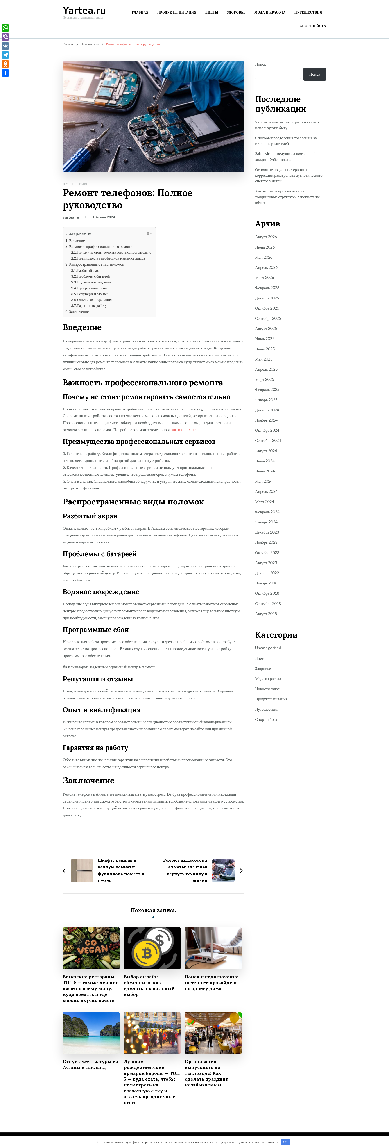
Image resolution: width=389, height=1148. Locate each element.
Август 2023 (266, 562)
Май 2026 (263, 257)
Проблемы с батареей (93, 276)
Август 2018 (266, 613)
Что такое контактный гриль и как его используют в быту (287, 124)
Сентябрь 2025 (268, 318)
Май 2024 (263, 481)
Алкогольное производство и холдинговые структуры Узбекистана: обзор (287, 196)
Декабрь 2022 (267, 572)
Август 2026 (266, 236)
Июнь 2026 (265, 246)
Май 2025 (263, 358)
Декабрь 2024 (267, 409)
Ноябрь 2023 (266, 542)
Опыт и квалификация (94, 299)
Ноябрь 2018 (266, 582)
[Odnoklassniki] (5, 63)
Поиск (260, 64)
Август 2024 (266, 450)
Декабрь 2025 (267, 297)
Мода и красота (270, 12)
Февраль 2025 (267, 389)
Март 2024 (264, 501)
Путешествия (308, 12)
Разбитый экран (89, 270)
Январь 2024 (266, 521)
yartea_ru (71, 217)
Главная (140, 12)
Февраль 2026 (267, 287)
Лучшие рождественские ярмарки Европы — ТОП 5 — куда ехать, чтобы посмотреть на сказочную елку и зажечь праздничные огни (152, 1082)
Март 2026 (264, 277)
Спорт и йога (313, 26)
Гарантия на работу (92, 305)
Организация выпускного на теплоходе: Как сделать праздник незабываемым (206, 1073)
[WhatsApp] (5, 27)
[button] (146, 233)
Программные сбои (92, 288)
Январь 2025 (266, 399)
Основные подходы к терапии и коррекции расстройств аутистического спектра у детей (289, 175)
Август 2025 (266, 328)
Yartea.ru (84, 11)
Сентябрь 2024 (268, 440)
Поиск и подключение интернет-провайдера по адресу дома (212, 982)
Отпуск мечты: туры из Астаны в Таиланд (90, 1064)
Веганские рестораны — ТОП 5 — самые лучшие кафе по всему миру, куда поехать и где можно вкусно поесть (91, 988)
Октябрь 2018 (267, 593)
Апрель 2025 (266, 369)
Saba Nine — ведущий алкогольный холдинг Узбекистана (285, 156)
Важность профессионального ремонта (101, 246)
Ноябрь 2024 (266, 420)
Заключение (79, 311)
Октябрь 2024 (267, 430)
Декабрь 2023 (267, 531)
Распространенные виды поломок (96, 264)
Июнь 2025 (265, 348)
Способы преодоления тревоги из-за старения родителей (286, 140)
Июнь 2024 (265, 470)
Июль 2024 (264, 460)
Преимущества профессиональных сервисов (111, 258)
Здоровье (236, 12)
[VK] (5, 45)
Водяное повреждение (94, 282)
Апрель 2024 (266, 491)
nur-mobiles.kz (183, 429)
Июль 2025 (264, 338)
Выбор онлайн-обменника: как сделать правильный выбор (149, 985)
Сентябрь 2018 (268, 603)
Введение (77, 240)
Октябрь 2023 (267, 552)
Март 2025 (264, 379)
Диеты (211, 12)
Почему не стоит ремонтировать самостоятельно (114, 252)
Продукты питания (177, 12)
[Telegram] (5, 54)
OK (285, 1142)
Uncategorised (268, 647)
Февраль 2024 (267, 511)
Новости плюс (267, 688)
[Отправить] (5, 73)
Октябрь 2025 (267, 308)
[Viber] (5, 36)
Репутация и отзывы (92, 294)
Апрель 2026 (266, 267)
